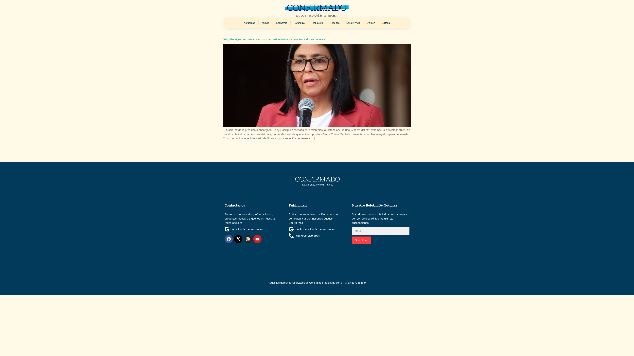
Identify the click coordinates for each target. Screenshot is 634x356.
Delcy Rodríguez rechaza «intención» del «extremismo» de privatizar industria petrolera (274, 39)
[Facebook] (229, 239)
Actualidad (249, 22)
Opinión (371, 22)
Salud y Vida (353, 22)
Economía (281, 22)
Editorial (386, 22)
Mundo (265, 22)
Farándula (299, 22)
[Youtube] (257, 239)
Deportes (335, 22)
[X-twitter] (238, 239)
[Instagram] (248, 239)
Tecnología (317, 22)
